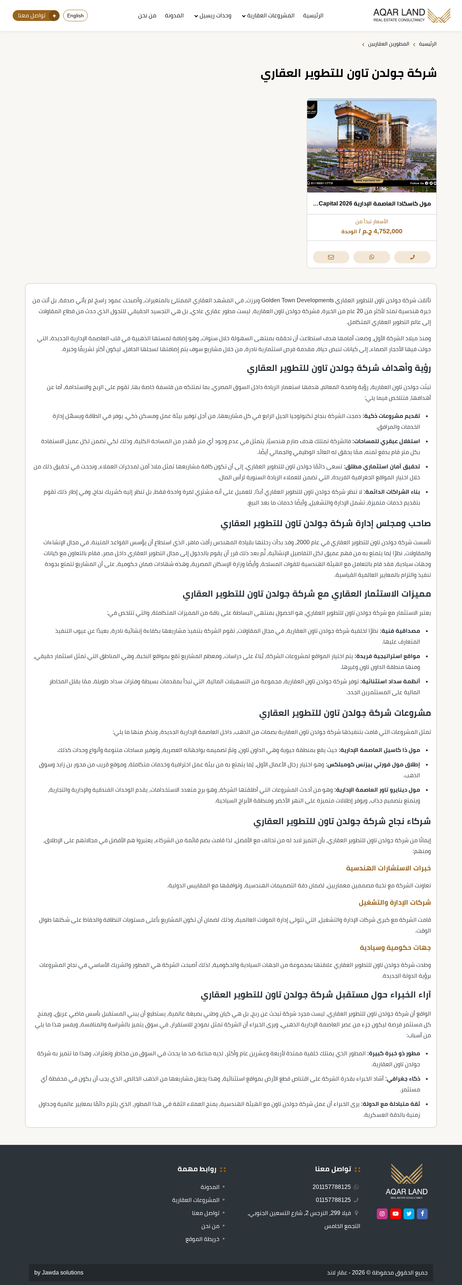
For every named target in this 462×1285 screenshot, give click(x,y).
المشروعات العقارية (271, 15)
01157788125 (334, 1200)
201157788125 (332, 1187)
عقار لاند (337, 1272)
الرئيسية (313, 15)
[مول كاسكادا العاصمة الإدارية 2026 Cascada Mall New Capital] (371, 145)
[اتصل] (412, 257)
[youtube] (395, 1213)
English (75, 15)
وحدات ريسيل (215, 15)
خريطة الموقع (202, 1239)
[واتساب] (371, 257)
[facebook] (422, 1213)
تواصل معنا (205, 1213)
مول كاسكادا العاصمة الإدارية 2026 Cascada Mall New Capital (349, 203)
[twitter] (409, 1213)
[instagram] (382, 1213)
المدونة (174, 15)
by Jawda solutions (58, 1272)
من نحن (147, 15)
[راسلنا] (331, 257)
